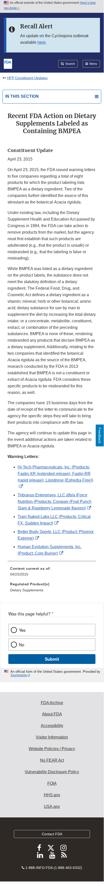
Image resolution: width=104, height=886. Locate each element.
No (21, 645)
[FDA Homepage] (8, 63)
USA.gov (52, 806)
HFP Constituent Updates (27, 78)
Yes (22, 630)
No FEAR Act (52, 760)
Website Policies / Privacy (52, 749)
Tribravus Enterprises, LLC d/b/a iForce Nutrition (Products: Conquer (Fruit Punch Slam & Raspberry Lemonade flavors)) (54, 501)
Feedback (100, 435)
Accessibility (52, 725)
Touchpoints (18, 675)
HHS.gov (52, 795)
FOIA (52, 783)
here (42, 42)
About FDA (52, 714)
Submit (52, 659)
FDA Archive (52, 703)
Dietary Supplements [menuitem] (26, 590)
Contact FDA (52, 834)
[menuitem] (52, 573)
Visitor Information (52, 737)
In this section (22, 96)
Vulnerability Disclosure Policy (52, 772)
